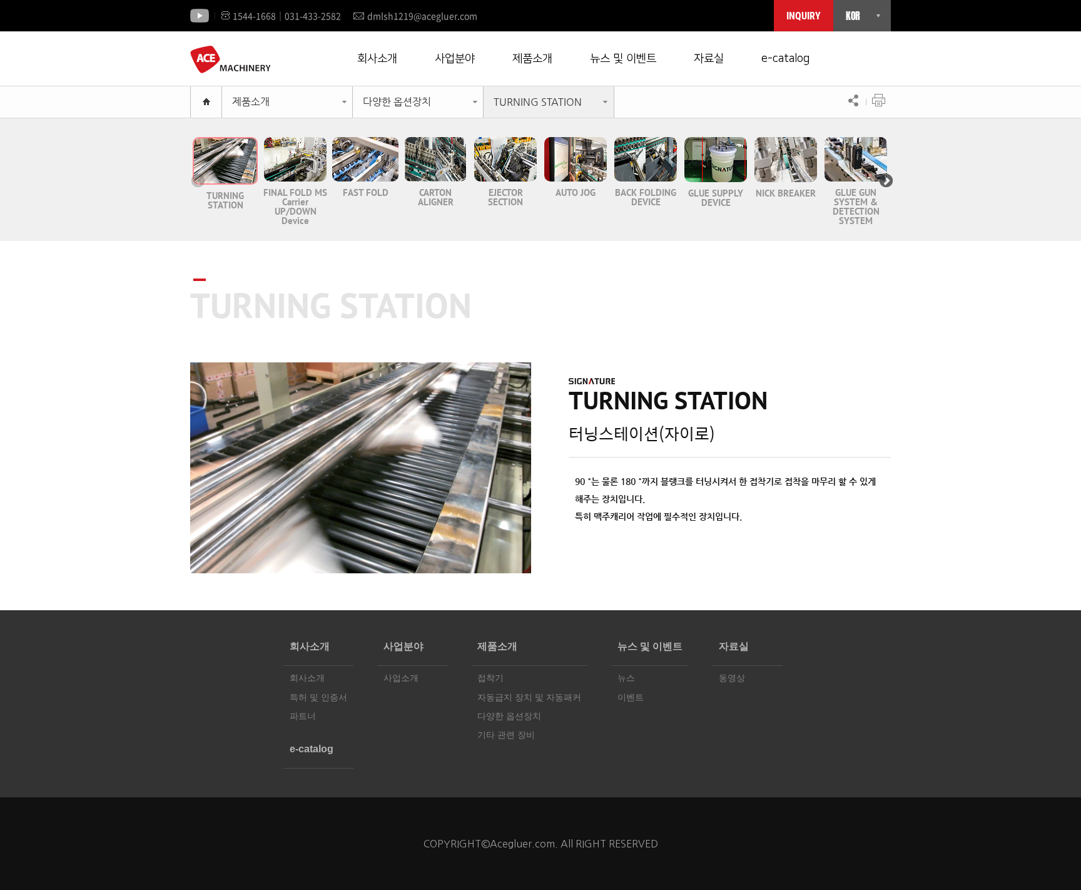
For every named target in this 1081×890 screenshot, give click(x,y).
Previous (196, 179)
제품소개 (532, 59)
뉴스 (626, 678)
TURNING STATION (538, 102)
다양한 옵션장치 (397, 102)
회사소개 (377, 59)
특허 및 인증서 (318, 697)
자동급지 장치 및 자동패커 (529, 697)
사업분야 (455, 59)
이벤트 (630, 697)
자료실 (709, 59)
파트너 (303, 716)
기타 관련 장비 (506, 735)
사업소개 (401, 678)
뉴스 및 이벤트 (623, 59)
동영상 (732, 678)
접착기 (490, 678)
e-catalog (785, 59)
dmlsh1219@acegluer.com (422, 15)
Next (884, 179)
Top (1046, 855)
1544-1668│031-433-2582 (287, 15)
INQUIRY (803, 16)
